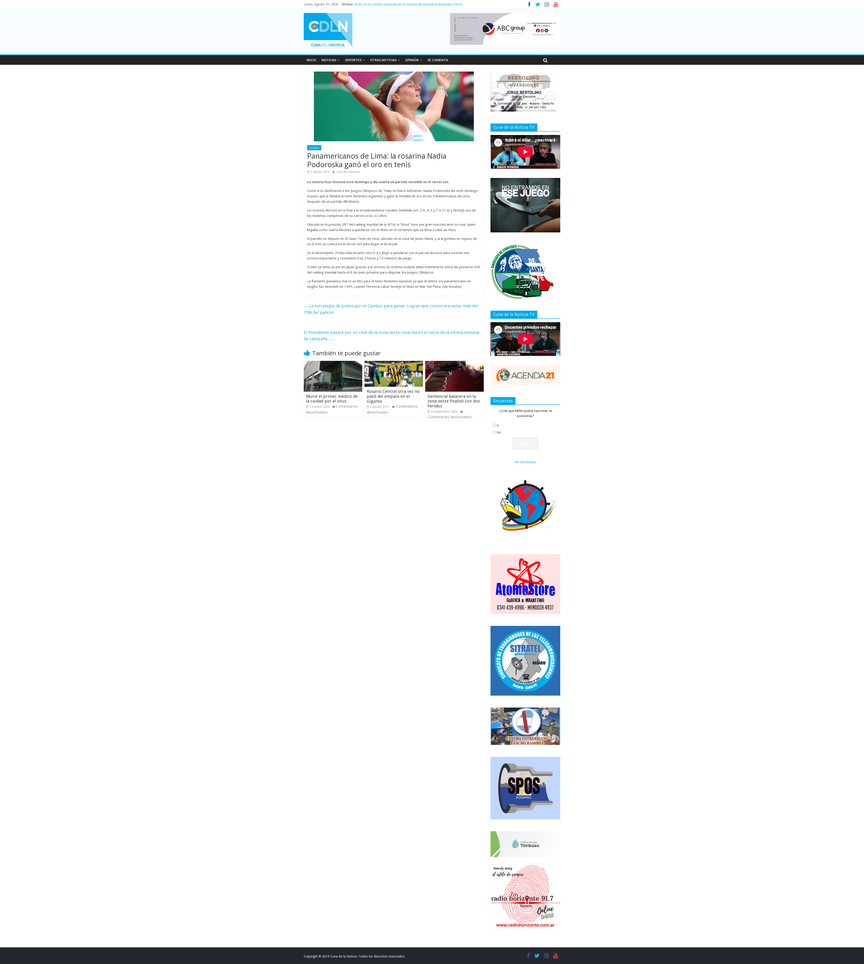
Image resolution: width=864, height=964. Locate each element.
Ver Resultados (525, 462)
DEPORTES (353, 60)
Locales (314, 148)
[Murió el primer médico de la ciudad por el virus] (333, 363)
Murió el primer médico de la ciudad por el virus (332, 398)
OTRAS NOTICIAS (383, 60)
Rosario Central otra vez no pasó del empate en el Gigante (393, 396)
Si (498, 425)
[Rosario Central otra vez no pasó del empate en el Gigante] (393, 363)
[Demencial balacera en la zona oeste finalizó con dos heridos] (454, 363)
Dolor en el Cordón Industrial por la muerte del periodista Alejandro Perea (408, 4)
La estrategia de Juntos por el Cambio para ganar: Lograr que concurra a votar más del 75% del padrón (391, 309)
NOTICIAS (329, 60)
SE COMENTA (438, 60)
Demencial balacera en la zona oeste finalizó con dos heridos (454, 401)
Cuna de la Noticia (348, 172)
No (499, 432)
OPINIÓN (412, 60)
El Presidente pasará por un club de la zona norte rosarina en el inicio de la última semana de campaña (391, 336)
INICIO (311, 60)
